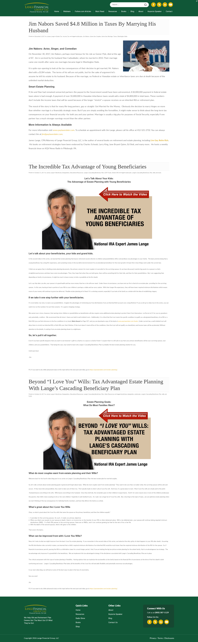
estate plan (79, 36)
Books (123, 11)
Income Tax (66, 36)
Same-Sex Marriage (107, 36)
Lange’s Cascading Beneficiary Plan (94, 172)
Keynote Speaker (155, 11)
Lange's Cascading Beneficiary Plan (142, 172)
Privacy (153, 638)
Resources (112, 11)
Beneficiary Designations (62, 172)
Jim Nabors (86, 36)
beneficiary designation (127, 394)
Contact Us (113, 622)
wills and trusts (157, 172)
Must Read (99, 11)
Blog (132, 11)
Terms (160, 638)
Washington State (122, 36)
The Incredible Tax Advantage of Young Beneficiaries (87, 166)
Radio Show (80, 618)
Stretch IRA (115, 172)
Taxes (115, 36)
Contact (169, 11)
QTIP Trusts (107, 172)
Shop (78, 626)
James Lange (51, 36)
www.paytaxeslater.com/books (128, 321)
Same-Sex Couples (95, 36)
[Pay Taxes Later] (36, 7)
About (140, 11)
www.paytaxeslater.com (63, 130)
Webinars (67, 11)
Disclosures (169, 638)
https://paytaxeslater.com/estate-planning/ (103, 370)
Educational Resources (76, 172)
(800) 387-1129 (162, 613)
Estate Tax (59, 36)
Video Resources (109, 394)
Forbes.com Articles (83, 11)
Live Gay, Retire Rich (159, 140)
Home (56, 11)
